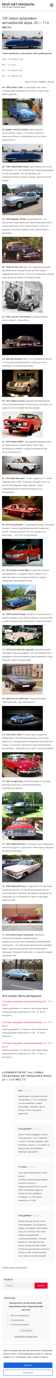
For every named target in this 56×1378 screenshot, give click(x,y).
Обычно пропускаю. (19, 1315)
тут (21, 59)
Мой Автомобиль (18, 4)
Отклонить (28, 1372)
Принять (28, 1365)
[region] (28, 1361)
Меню (51, 5)
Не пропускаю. (17, 1320)
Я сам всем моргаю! (19, 1324)
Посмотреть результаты (25, 1336)
